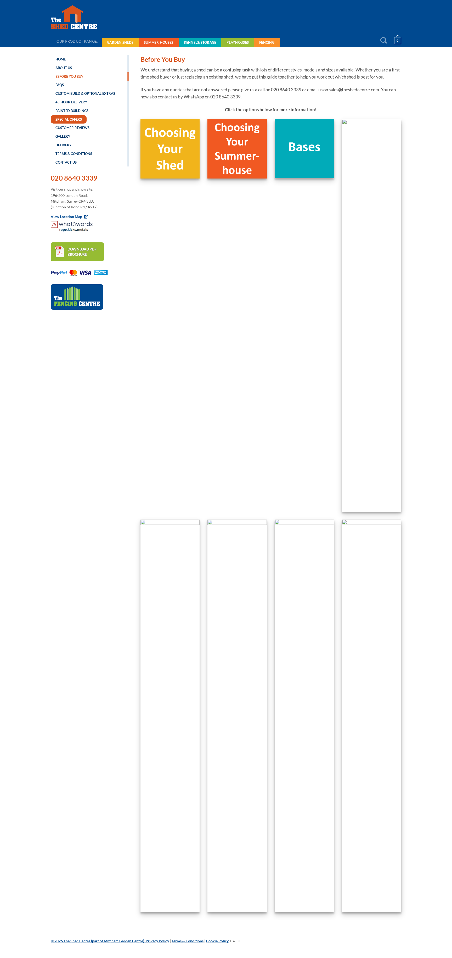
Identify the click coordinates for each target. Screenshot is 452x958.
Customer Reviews (72, 128)
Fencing (266, 42)
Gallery (62, 136)
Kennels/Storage (200, 42)
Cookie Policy (217, 941)
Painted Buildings (71, 111)
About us (63, 68)
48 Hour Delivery (71, 102)
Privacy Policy (157, 941)
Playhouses (238, 42)
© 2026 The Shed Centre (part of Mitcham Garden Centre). (98, 941)
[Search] (383, 40)
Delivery (63, 145)
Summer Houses (158, 42)
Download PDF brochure (82, 252)
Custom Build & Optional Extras (85, 93)
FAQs (59, 85)
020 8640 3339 (74, 178)
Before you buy (69, 76)
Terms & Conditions (73, 154)
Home (60, 59)
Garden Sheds (120, 42)
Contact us (66, 162)
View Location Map (67, 216)
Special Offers (68, 119)
